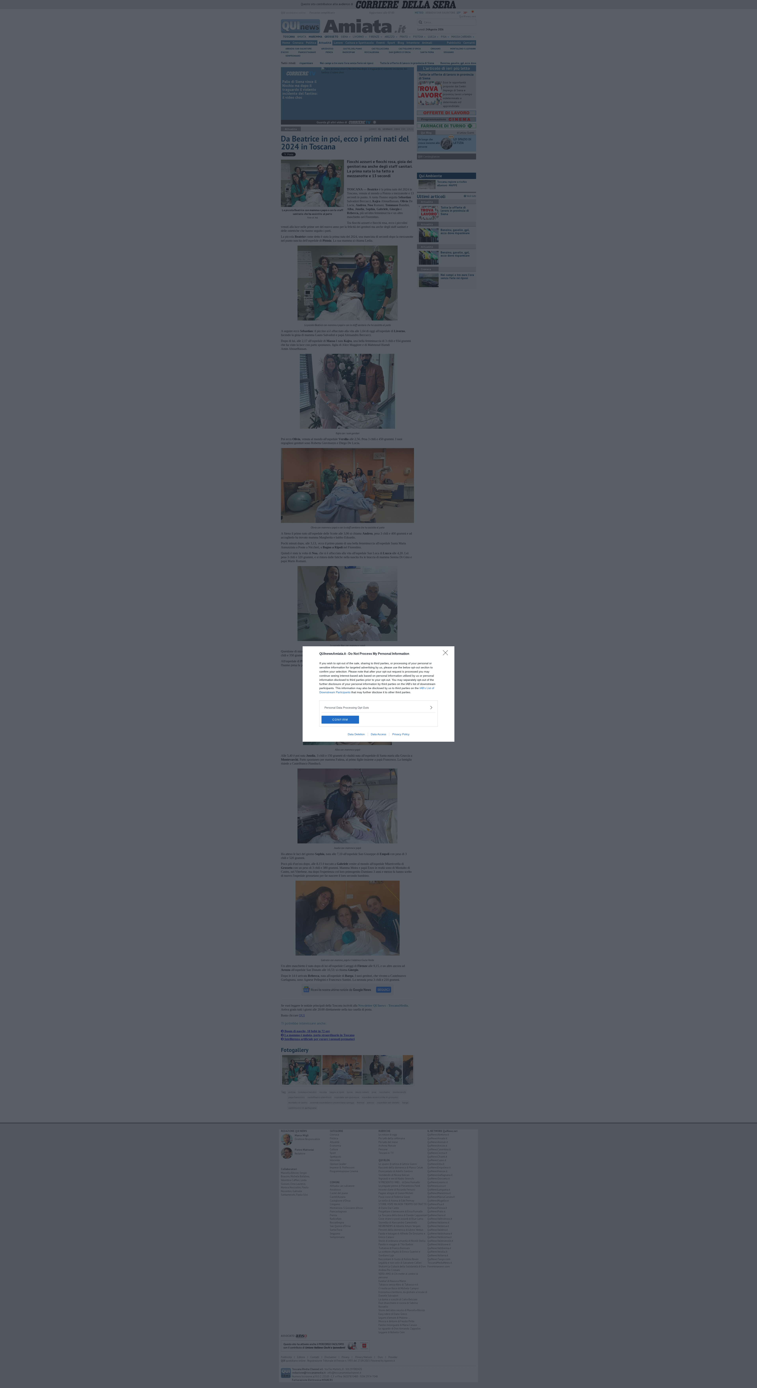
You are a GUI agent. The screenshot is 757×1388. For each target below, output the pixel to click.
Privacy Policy (400, 734)
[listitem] (378, 707)
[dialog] (378, 694)
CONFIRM (340, 719)
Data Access (378, 734)
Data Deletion (356, 734)
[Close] (446, 654)
